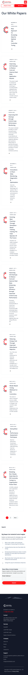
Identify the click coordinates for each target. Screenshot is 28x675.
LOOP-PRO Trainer (8, 629)
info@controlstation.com (9, 661)
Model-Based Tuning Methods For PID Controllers (14, 390)
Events (5, 644)
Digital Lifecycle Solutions (9, 635)
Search (4, 527)
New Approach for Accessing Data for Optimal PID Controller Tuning (14, 37)
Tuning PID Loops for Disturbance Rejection (15, 562)
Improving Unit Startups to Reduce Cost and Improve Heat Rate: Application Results (13, 71)
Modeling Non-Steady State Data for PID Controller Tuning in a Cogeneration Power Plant (13, 478)
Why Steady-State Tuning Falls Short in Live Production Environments (15, 558)
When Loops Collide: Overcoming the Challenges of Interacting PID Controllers (14, 543)
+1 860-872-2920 (8, 612)
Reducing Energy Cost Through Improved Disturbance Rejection (13, 344)
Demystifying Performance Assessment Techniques (14, 433)
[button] (25, 2)
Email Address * (6, 576)
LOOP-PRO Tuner (7, 632)
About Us (6, 641)
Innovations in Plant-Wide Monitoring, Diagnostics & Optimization (14, 176)
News (5, 647)
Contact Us (6, 649)
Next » (15, 517)
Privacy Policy (15, 671)
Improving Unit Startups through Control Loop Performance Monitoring (13, 120)
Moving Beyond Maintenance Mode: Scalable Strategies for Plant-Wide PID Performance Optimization (15, 553)
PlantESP (6, 627)
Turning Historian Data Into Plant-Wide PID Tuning (15, 548)
